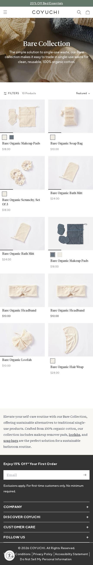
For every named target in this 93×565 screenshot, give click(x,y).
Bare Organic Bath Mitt (66, 193)
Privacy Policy (43, 554)
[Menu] (5, 12)
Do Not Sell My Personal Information (46, 559)
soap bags (10, 441)
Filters (13, 93)
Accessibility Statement (71, 554)
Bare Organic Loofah (17, 360)
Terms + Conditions (16, 554)
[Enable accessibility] (9, 555)
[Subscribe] (85, 475)
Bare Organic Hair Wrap (66, 367)
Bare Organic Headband (19, 310)
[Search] (79, 12)
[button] (87, 12)
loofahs (74, 435)
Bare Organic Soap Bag (66, 143)
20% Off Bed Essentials (46, 3)
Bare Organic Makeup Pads (21, 143)
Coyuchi (37, 548)
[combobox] (83, 93)
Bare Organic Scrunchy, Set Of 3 (21, 202)
